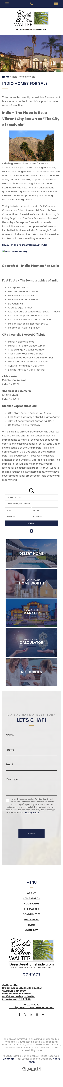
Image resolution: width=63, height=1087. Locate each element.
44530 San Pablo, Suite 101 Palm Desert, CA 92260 (18, 998)
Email (9, 764)
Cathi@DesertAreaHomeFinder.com (31, 1007)
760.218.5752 (31, 1004)
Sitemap (8, 1058)
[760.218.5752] (31, 4)
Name (10, 735)
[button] (31, 504)
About (31, 893)
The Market (31, 909)
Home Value (31, 904)
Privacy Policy (32, 812)
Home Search (31, 898)
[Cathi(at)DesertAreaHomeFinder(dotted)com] (56, 4)
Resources (31, 919)
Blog (31, 925)
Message (12, 779)
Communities (31, 914)
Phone (10, 749)
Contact (31, 930)
